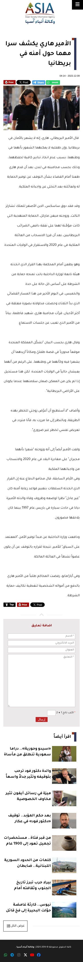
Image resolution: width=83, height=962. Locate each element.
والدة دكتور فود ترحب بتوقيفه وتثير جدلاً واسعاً (28, 774)
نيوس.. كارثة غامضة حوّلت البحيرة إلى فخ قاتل (28, 908)
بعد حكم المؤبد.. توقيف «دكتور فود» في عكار (29, 819)
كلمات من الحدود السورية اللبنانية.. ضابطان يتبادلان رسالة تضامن (27, 863)
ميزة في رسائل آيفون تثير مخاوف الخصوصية (28, 796)
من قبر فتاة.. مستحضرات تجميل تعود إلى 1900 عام (27, 841)
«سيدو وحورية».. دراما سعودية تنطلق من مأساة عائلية (27, 752)
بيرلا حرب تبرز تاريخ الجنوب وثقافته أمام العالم (32, 886)
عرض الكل (18, 926)
